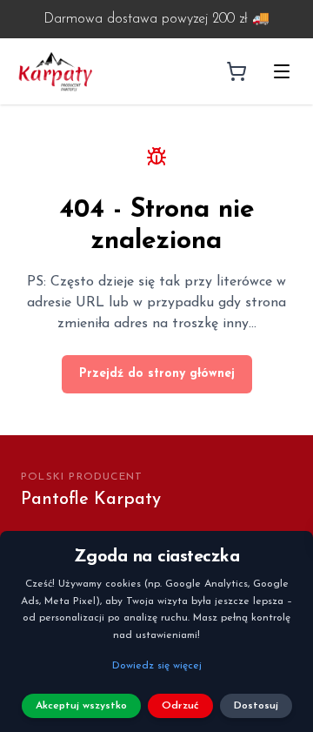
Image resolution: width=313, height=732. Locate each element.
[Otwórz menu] (281, 71)
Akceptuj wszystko (81, 706)
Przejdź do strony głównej (157, 373)
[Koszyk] (236, 71)
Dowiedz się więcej (157, 666)
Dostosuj (256, 706)
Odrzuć (180, 706)
